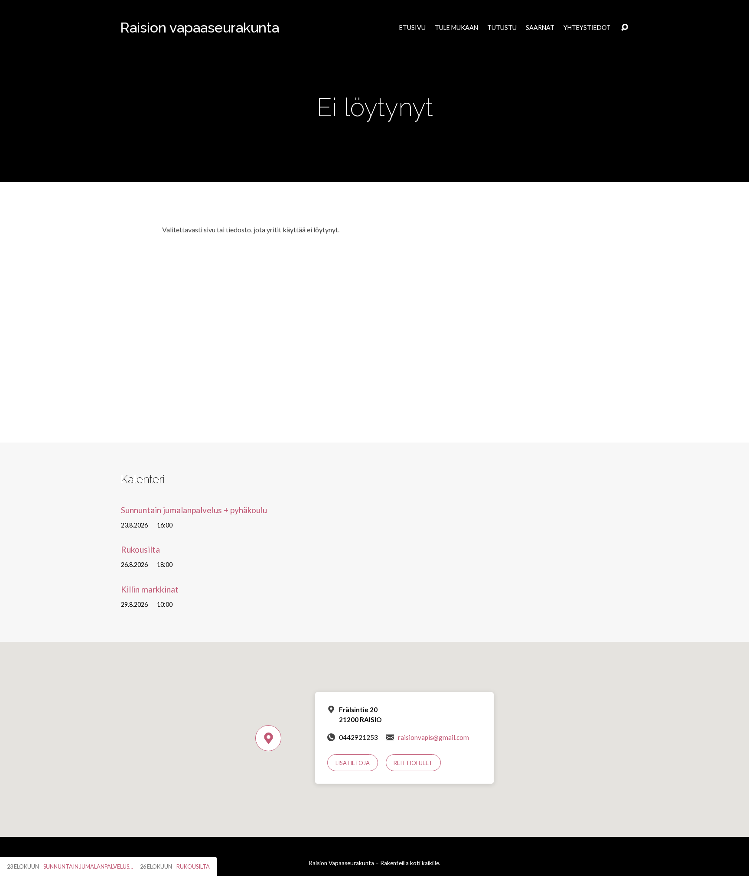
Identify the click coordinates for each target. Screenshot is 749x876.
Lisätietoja (352, 762)
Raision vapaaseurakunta (199, 28)
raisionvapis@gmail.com (433, 737)
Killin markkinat (150, 589)
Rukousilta (140, 549)
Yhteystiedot (587, 28)
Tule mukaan (456, 28)
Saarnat (540, 28)
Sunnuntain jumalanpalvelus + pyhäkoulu (194, 510)
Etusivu (412, 28)
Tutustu (502, 28)
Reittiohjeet (413, 762)
